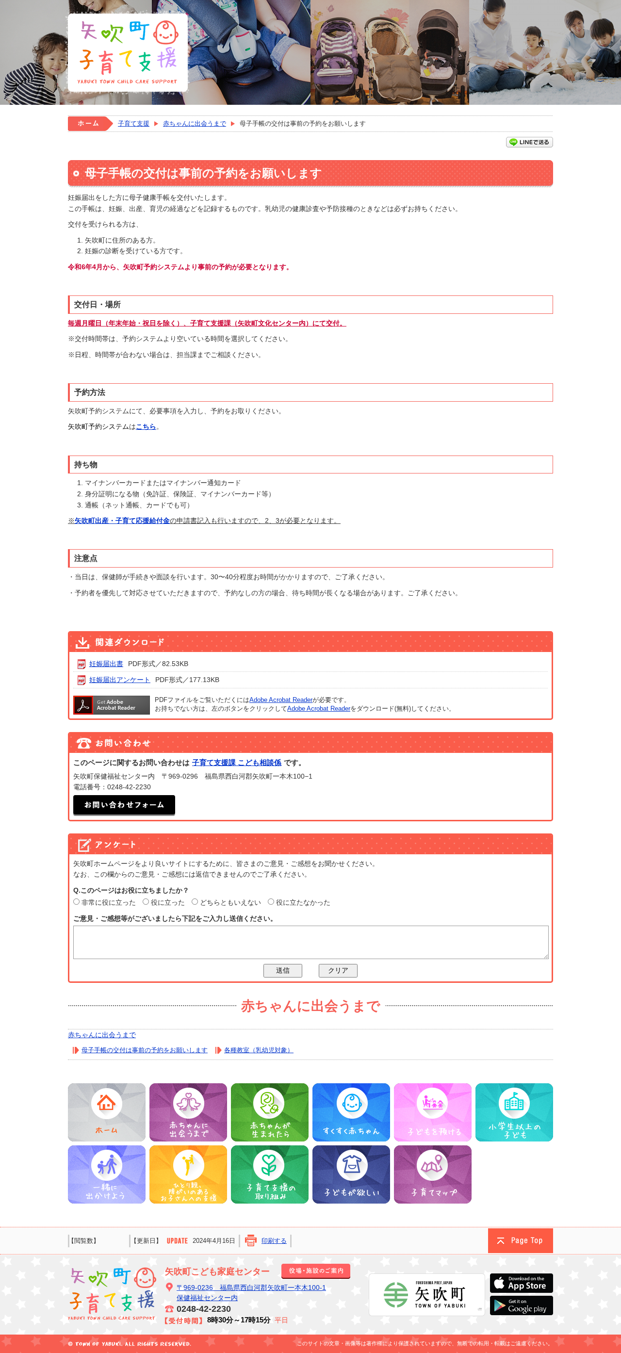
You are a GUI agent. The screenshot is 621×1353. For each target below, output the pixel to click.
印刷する (274, 1240)
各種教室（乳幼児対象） (259, 1050)
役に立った (168, 902)
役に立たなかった (303, 902)
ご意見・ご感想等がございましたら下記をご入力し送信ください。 (175, 918)
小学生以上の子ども (514, 1112)
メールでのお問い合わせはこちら (124, 805)
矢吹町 (427, 1294)
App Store (521, 1283)
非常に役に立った (109, 902)
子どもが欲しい (351, 1174)
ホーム (90, 123)
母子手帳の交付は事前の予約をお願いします (145, 1050)
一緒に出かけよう (107, 1174)
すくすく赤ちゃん (351, 1112)
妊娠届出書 (106, 664)
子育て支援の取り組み (270, 1174)
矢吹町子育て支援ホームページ (127, 52)
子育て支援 (133, 123)
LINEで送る (529, 142)
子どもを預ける (433, 1112)
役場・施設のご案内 (315, 1271)
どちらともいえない (230, 902)
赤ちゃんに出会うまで (194, 123)
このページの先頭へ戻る (520, 1240)
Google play (521, 1305)
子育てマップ (433, 1174)
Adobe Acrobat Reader (280, 699)
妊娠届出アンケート (119, 680)
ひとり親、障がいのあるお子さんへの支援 (188, 1174)
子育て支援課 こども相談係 (236, 762)
